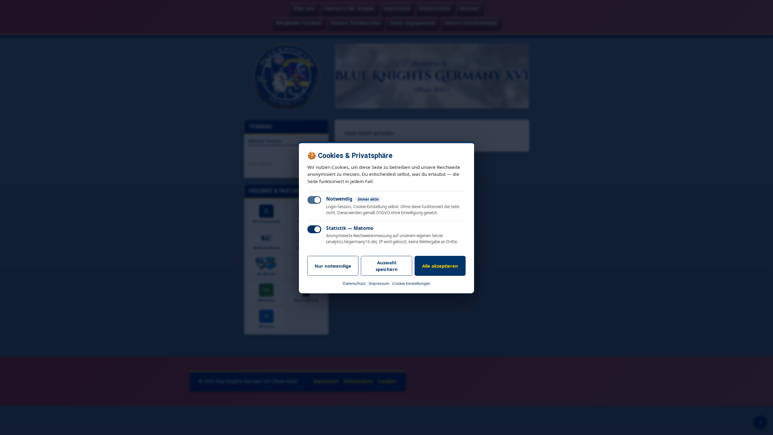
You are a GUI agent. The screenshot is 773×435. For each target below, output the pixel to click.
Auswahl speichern (387, 265)
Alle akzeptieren (440, 266)
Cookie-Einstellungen (411, 283)
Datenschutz (354, 283)
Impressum (379, 283)
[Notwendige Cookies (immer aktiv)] (314, 200)
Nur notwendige (333, 266)
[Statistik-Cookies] (314, 229)
